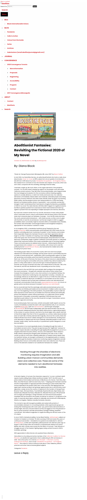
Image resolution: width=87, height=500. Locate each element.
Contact (13, 89)
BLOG (6, 28)
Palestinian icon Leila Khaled (50, 284)
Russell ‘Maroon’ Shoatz (32, 247)
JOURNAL (8, 56)
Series (9, 44)
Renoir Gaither (58, 174)
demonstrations (39, 307)
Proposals (13, 73)
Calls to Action (12, 36)
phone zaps (24, 307)
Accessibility (14, 81)
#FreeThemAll (20, 308)
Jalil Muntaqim (53, 417)
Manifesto (11, 105)
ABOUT (7, 97)
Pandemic (11, 32)
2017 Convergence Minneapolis (18, 93)
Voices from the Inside (15, 40)
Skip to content (5, 1)
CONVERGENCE (10, 60)
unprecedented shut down (49, 282)
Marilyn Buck (19, 423)
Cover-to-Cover (27, 179)
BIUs (6, 20)
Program (13, 85)
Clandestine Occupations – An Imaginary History (50, 181)
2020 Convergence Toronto (17, 64)
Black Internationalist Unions (18, 24)
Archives (10, 48)
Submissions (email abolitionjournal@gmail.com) (25, 52)
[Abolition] (5, 3)
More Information (16, 69)
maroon (34, 245)
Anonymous (21, 230)
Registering (14, 77)
